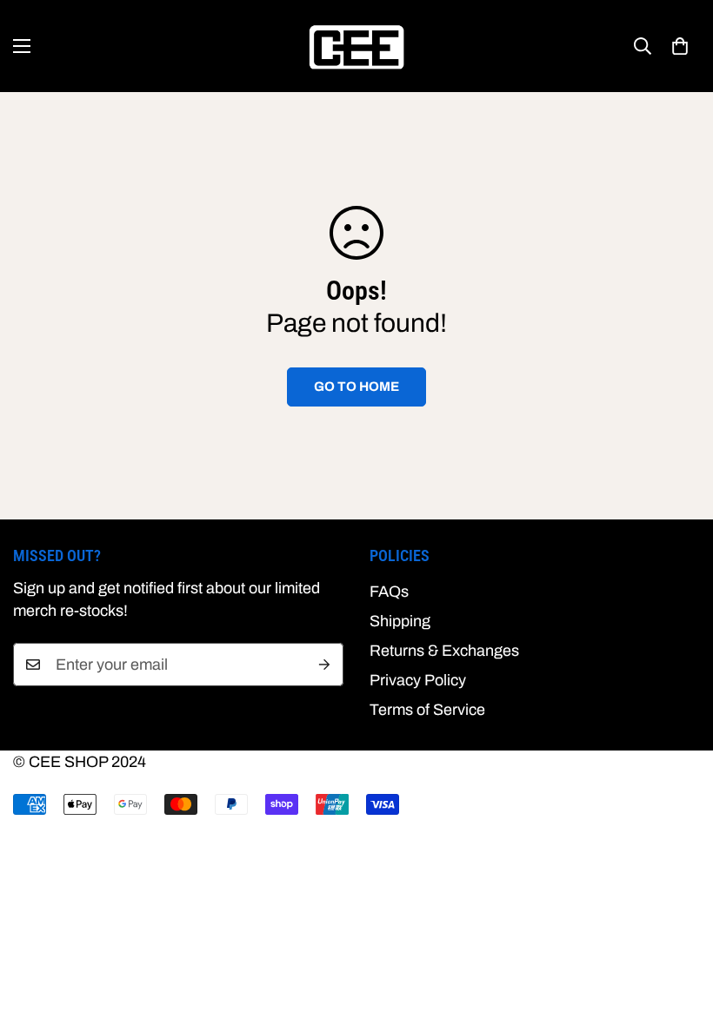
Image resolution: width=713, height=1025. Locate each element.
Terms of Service (427, 709)
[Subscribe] (324, 664)
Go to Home (356, 386)
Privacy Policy (418, 680)
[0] (680, 46)
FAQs (389, 591)
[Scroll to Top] (679, 930)
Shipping (400, 621)
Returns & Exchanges (444, 650)
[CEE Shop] (356, 46)
